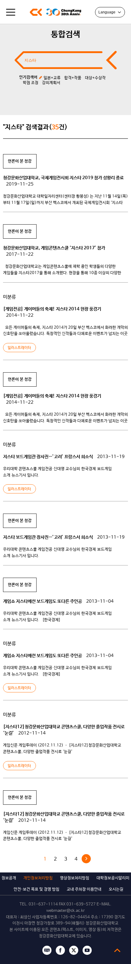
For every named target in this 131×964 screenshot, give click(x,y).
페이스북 (60, 950)
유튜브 (87, 950)
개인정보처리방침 (38, 878)
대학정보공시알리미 (113, 878)
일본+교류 (52, 78)
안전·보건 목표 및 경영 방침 (36, 889)
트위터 (73, 950)
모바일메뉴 (10, 12)
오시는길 (116, 889)
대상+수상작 (95, 78)
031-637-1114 (43, 904)
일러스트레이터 (19, 348)
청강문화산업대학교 (36, 12)
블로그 (46, 950)
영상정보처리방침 (74, 878)
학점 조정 (30, 83)
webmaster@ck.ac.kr (65, 910)
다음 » (86, 858)
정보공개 (9, 878)
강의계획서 (51, 83)
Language (106, 12)
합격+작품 (72, 78)
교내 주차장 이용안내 (84, 889)
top (117, 950)
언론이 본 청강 (20, 161)
